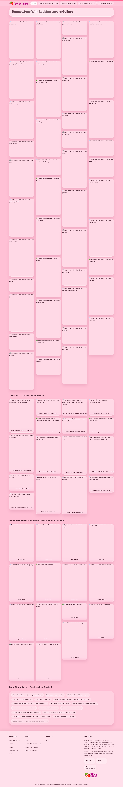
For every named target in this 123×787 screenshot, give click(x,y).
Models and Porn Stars (69, 3)
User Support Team (14, 740)
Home (34, 3)
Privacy (11, 747)
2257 (10, 754)
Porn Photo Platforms (105, 3)
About (47, 740)
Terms (11, 743)
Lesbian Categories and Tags (48, 3)
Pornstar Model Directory (87, 3)
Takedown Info (13, 750)
